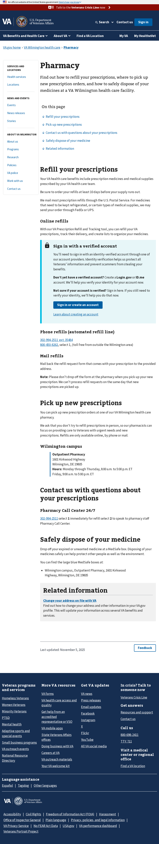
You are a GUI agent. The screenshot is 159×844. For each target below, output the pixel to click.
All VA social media (94, 746)
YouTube (87, 739)
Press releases (91, 700)
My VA (123, 36)
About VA (60, 36)
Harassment (107, 814)
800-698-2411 (129, 735)
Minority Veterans (14, 711)
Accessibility (12, 814)
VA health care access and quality (59, 702)
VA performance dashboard (98, 826)
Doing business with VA (57, 746)
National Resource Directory (15, 757)
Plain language (56, 820)
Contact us (125, 22)
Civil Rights (33, 814)
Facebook (88, 713)
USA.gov (68, 826)
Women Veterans (13, 705)
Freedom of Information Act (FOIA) (70, 814)
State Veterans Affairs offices (56, 737)
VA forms (47, 694)
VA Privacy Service (16, 826)
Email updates (91, 707)
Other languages (45, 785)
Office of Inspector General (22, 820)
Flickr (85, 733)
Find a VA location (133, 766)
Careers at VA (50, 753)
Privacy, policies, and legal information (98, 820)
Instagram (88, 720)
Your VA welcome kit (55, 766)
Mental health (12, 724)
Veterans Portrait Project (20, 831)
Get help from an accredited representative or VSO (56, 717)
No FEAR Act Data (46, 826)
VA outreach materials (56, 759)
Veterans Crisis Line (134, 697)
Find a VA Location (90, 36)
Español (7, 785)
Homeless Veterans (15, 698)
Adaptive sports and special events (16, 733)
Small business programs (19, 742)
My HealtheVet (145, 36)
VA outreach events (15, 749)
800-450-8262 (49, 345)
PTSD (6, 718)
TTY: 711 (126, 741)
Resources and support (137, 712)
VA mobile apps (52, 728)
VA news (86, 694)
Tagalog (23, 785)
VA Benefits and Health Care (23, 36)
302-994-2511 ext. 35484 (56, 340)
